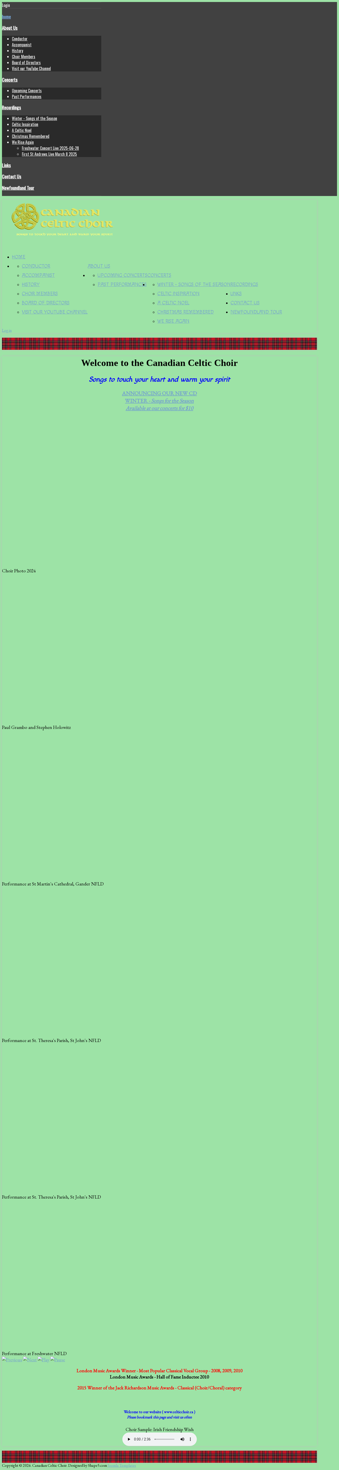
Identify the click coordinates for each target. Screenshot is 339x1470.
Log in (7, 330)
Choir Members (23, 57)
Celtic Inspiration (25, 124)
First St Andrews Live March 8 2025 (49, 154)
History (17, 51)
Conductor (20, 39)
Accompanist (22, 45)
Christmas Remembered (30, 136)
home (6, 16)
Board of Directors (26, 62)
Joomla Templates (122, 1465)
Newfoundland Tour (18, 187)
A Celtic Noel (22, 130)
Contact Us (11, 176)
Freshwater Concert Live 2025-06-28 (50, 148)
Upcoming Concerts (27, 91)
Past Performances (26, 96)
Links (6, 165)
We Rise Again (23, 142)
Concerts (10, 79)
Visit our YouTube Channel (31, 68)
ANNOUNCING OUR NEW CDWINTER (159, 400)
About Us (10, 27)
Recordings (11, 107)
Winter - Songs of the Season (34, 118)
